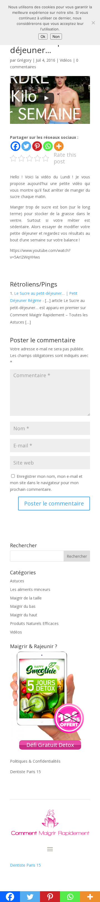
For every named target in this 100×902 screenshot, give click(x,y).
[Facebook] (15, 146)
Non (56, 36)
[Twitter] (26, 146)
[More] (59, 146)
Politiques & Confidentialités (35, 761)
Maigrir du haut (23, 614)
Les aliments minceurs (30, 589)
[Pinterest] (37, 146)
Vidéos (66, 60)
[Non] (93, 22)
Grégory (24, 60)
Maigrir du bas (23, 606)
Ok (43, 36)
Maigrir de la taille (26, 598)
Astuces (17, 580)
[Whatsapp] (48, 146)
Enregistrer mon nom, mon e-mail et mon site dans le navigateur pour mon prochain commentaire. (46, 483)
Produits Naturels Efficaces (34, 623)
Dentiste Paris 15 (25, 771)
